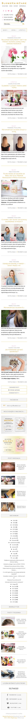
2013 (13, 597)
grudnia (14, 538)
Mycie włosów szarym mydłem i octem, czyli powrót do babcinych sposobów (21, 480)
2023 (13, 525)
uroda (13, 30)
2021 (13, 529)
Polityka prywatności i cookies (14, 713)
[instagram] (6, 11)
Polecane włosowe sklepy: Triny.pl (21, 648)
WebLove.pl (21, 717)
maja (14, 553)
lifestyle (22, 30)
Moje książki (8, 17)
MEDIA (10, 5)
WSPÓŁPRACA (22, 5)
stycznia (14, 586)
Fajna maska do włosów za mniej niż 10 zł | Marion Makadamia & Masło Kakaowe (14, 175)
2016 (13, 591)
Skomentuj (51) (22, 382)
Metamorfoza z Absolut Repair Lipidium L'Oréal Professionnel (21, 493)
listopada (14, 540)
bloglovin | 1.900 (15, 703)
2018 (13, 536)
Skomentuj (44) (22, 208)
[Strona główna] (20, 22)
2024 (14, 522)
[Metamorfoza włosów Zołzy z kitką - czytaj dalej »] (14, 150)
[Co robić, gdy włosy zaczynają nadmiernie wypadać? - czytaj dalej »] (14, 240)
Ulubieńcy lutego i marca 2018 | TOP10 (14, 86)
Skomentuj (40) (22, 74)
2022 (14, 527)
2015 (13, 593)
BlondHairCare (14, 3)
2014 (13, 595)
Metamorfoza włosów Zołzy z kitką (14, 130)
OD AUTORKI (5, 5)
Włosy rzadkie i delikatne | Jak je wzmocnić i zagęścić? (21, 467)
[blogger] (11, 11)
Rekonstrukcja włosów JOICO (21, 506)
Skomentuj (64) (22, 252)
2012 (13, 599)
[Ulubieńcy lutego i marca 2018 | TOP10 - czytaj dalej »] (14, 106)
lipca (14, 549)
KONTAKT (16, 5)
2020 (13, 531)
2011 (13, 602)
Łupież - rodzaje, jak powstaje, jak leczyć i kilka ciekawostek (21, 621)
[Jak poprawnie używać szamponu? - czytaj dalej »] (14, 370)
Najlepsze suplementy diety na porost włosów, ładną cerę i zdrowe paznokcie (14, 41)
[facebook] (3, 11)
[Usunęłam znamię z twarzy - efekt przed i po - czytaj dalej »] (14, 284)
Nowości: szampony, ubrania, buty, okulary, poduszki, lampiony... (21, 634)
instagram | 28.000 (15, 699)
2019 (13, 533)
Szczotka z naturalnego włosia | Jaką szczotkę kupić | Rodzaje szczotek (21, 674)
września (14, 544)
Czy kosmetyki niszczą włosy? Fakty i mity (21, 661)
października (13, 542)
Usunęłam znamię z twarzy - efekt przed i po (14, 264)
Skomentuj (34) (22, 118)
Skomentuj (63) (22, 296)
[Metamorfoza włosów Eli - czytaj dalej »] (14, 326)
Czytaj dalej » (12, 74)
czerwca (14, 551)
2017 (13, 588)
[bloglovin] (8, 11)
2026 (14, 520)
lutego (14, 584)
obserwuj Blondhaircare (14, 406)
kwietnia (14, 555)
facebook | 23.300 (15, 695)
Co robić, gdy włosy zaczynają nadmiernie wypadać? (14, 220)
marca (14, 558)
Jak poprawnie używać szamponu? (14, 350)
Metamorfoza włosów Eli (14, 307)
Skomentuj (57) (22, 338)
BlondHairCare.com (18, 716)
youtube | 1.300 (16, 707)
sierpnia (14, 547)
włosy (5, 30)
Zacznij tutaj (8, 14)
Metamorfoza (8, 19)
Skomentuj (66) (22, 162)
